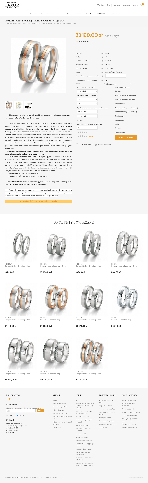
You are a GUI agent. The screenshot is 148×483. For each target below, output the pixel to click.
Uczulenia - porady (82, 417)
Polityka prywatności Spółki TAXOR (62, 418)
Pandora (78, 14)
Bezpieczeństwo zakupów (131, 412)
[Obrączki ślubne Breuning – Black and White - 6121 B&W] (21, 354)
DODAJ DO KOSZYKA (126, 138)
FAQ (77, 400)
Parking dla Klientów (60, 413)
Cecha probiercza (82, 437)
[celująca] (87, 136)
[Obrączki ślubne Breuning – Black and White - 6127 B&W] (92, 354)
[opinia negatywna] (78, 136)
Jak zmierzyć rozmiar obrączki (83, 429)
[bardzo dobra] (85, 136)
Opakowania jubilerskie (130, 415)
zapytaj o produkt (104, 145)
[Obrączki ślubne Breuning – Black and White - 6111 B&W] (127, 246)
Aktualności (57, 427)
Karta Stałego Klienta (129, 427)
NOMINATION (101, 14)
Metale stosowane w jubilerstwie (83, 453)
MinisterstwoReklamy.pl (135, 478)
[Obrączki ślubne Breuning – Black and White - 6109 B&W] (92, 246)
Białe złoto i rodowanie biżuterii (107, 413)
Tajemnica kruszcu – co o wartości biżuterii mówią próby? (85, 406)
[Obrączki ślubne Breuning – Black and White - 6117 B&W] (92, 300)
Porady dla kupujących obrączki (84, 421)
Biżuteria (67, 14)
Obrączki (33, 14)
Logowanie (116, 5)
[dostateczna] (80, 136)
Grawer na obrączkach (107, 421)
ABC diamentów (81, 434)
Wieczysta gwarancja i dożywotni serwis (130, 420)
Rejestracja (126, 5)
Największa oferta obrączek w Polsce (62, 423)
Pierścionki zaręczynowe (50, 14)
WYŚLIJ (40, 411)
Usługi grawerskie (105, 418)
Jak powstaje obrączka (84, 440)
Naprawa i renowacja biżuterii (106, 401)
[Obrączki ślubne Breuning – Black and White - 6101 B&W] (21, 246)
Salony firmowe (58, 410)
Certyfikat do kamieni (129, 424)
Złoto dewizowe (117, 14)
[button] (115, 76)
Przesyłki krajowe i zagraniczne (128, 405)
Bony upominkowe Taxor (107, 409)
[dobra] (83, 136)
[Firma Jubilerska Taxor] (12, 5)
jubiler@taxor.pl (21, 426)
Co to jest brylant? (82, 425)
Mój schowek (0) (104, 5)
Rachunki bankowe (59, 404)
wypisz (22, 415)
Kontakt (134, 5)
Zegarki (88, 14)
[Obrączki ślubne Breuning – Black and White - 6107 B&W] (56, 246)
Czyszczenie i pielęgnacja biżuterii (85, 445)
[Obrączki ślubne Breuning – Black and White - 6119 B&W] (127, 300)
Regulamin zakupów (129, 400)
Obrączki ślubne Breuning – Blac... (18, 266)
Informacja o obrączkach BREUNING (84, 459)
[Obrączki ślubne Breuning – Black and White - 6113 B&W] (21, 300)
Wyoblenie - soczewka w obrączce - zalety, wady (85, 464)
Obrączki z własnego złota (108, 424)
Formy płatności (128, 409)
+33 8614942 (11, 426)
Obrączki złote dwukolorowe (31, 23)
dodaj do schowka (86, 144)
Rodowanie (103, 427)
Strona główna (9, 23)
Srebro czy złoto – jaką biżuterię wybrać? (84, 412)
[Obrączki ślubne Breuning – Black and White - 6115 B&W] (56, 300)
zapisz (11, 415)
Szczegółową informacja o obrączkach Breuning (39, 201)
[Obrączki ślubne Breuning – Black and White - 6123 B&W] (56, 354)
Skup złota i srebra (105, 406)
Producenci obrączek (83, 449)
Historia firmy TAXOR (60, 407)
